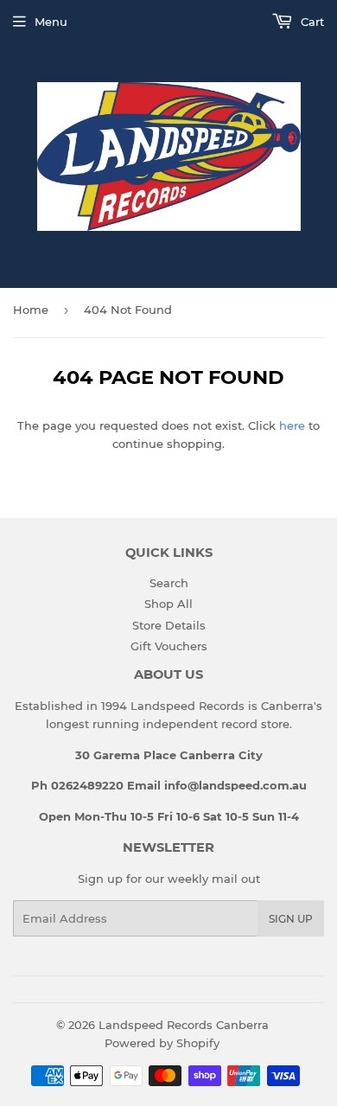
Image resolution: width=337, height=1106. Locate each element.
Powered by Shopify (162, 1043)
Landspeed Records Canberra (184, 1025)
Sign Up (291, 918)
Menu (51, 22)
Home (30, 309)
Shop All (168, 604)
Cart (310, 22)
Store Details (169, 625)
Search (168, 583)
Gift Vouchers (168, 646)
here (292, 425)
